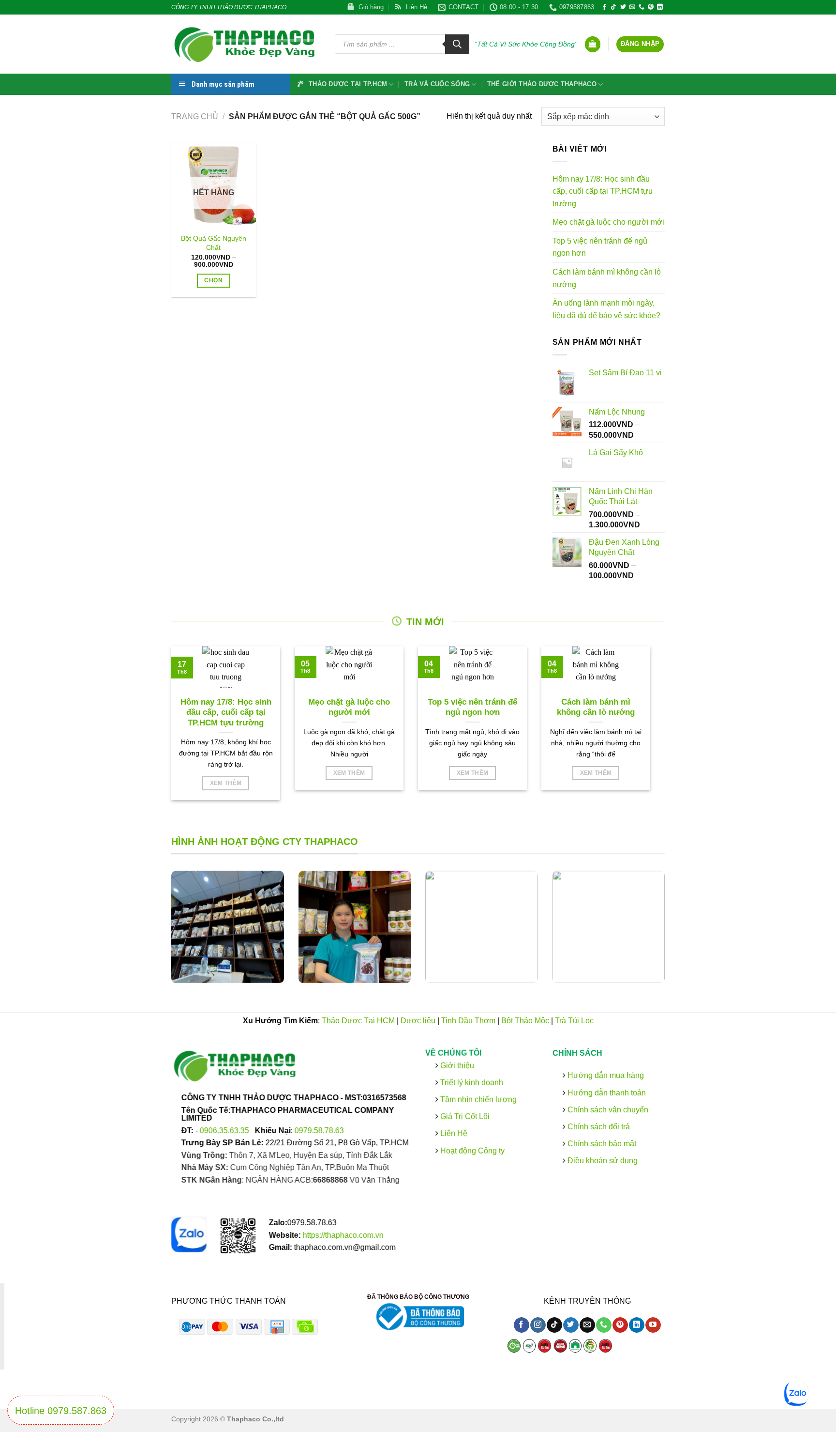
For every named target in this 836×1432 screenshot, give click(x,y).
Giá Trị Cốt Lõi (465, 1116)
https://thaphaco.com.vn (343, 1235)
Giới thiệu (456, 1065)
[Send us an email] (632, 7)
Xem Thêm (226, 783)
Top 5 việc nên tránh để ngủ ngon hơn (599, 247)
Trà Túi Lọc (574, 1020)
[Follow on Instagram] (537, 1325)
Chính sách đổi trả (597, 1127)
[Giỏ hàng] (592, 44)
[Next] (677, 934)
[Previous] (158, 934)
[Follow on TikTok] (613, 7)
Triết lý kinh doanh (470, 1082)
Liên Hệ (453, 1133)
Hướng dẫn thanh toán (605, 1092)
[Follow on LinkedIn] (660, 7)
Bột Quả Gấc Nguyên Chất (213, 242)
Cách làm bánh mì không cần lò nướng (606, 278)
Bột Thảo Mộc (525, 1020)
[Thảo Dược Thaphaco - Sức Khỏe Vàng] (245, 44)
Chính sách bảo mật (600, 1143)
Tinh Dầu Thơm (468, 1020)
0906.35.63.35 (225, 1130)
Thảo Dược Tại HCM (358, 1020)
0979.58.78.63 (319, 1130)
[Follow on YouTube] (652, 1325)
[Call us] (641, 7)
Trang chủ (194, 116)
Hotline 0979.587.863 (60, 1410)
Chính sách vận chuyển (606, 1110)
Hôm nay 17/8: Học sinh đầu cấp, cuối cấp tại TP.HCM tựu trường (602, 191)
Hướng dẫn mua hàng (604, 1075)
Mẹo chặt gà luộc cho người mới (608, 222)
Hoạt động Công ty (471, 1150)
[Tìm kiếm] (457, 44)
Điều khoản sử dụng (601, 1160)
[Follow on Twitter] (623, 7)
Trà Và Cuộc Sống (437, 84)
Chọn (213, 280)
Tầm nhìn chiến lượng (478, 1099)
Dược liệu (418, 1020)
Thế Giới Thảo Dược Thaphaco (542, 84)
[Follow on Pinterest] (651, 7)
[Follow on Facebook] (604, 7)
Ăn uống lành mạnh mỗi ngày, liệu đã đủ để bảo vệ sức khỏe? (606, 309)
